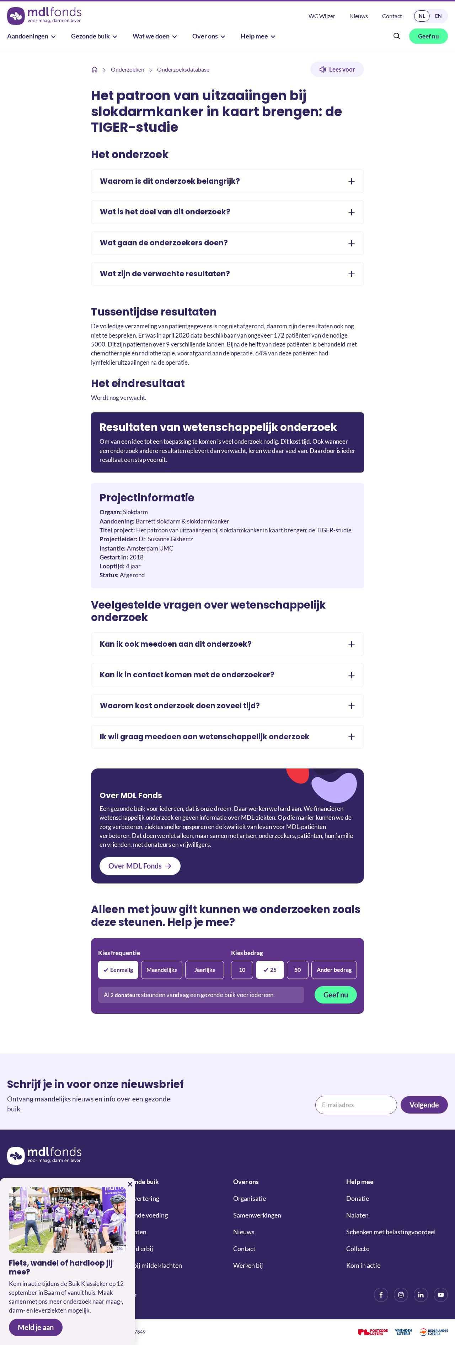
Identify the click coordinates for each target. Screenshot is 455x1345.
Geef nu (335, 994)
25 (273, 969)
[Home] (94, 69)
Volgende (424, 1104)
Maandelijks (161, 969)
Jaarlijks (204, 969)
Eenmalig (121, 969)
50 (297, 969)
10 (242, 969)
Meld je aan (36, 1327)
